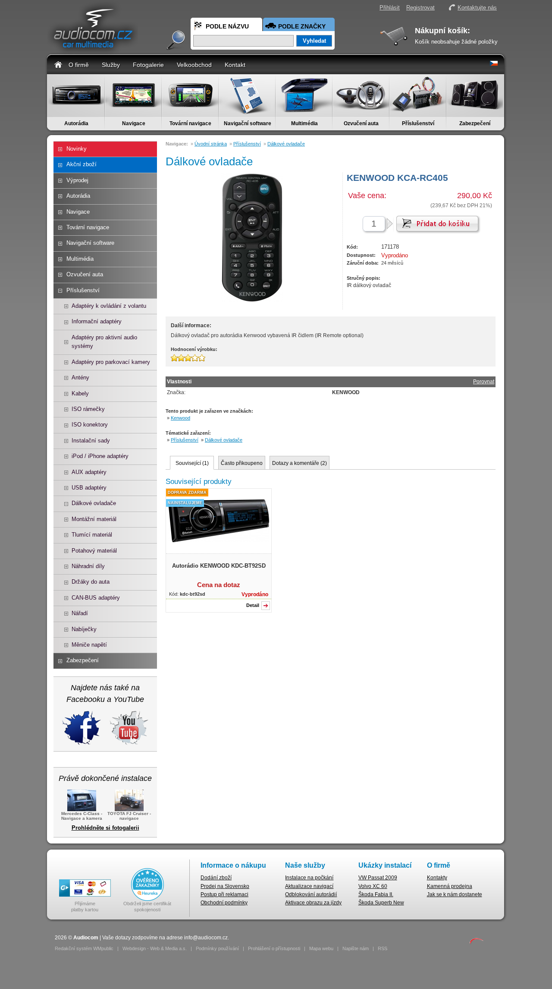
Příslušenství (418, 123)
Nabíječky (84, 629)
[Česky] (494, 64)
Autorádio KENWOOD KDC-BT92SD (219, 565)
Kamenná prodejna (449, 886)
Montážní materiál (94, 519)
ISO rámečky (88, 409)
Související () (192, 463)
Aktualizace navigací (309, 886)
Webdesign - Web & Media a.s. (154, 948)
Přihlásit (390, 7)
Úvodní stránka (210, 143)
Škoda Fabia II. (375, 894)
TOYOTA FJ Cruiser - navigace (129, 816)
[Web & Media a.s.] (476, 942)
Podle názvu (227, 26)
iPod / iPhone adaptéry (100, 456)
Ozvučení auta (361, 123)
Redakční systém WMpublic (84, 948)
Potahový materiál (94, 550)
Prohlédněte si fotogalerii (105, 828)
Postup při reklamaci (224, 894)
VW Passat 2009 (377, 878)
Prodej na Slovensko (225, 886)
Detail (252, 605)
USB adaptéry (89, 487)
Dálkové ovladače (94, 503)
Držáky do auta (91, 581)
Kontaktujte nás (477, 7)
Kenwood (180, 417)
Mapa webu (321, 948)
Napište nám (355, 948)
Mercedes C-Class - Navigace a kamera (81, 816)
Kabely (80, 393)
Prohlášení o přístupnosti (274, 948)
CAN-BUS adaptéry (96, 597)
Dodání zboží (216, 878)
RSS (382, 948)
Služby (111, 64)
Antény (80, 377)
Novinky (76, 148)
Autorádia (76, 123)
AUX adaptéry (89, 472)
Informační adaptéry (97, 321)
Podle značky (302, 26)
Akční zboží (81, 164)
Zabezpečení (474, 123)
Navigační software (247, 123)
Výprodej (77, 180)
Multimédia (304, 123)
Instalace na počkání (309, 878)
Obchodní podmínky (224, 903)
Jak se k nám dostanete (454, 894)
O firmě (79, 64)
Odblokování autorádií (311, 894)
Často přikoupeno (242, 463)
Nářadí (80, 613)
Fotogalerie (148, 64)
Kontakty (437, 878)
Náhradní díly (88, 566)
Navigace (133, 123)
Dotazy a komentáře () (299, 463)
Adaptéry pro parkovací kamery (111, 362)
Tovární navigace (190, 123)
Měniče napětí (89, 644)
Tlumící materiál (92, 534)
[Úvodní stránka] (58, 64)
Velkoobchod (194, 64)
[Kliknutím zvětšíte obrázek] (218, 540)
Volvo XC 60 (372, 886)
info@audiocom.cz (206, 938)
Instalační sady (91, 440)
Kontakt (235, 64)
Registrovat (420, 7)
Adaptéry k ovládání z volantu (109, 306)
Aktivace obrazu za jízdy (313, 903)
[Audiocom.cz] (92, 50)
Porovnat (483, 382)
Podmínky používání (217, 948)
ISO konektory (90, 424)
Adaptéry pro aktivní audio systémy (104, 341)
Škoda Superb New (381, 903)
